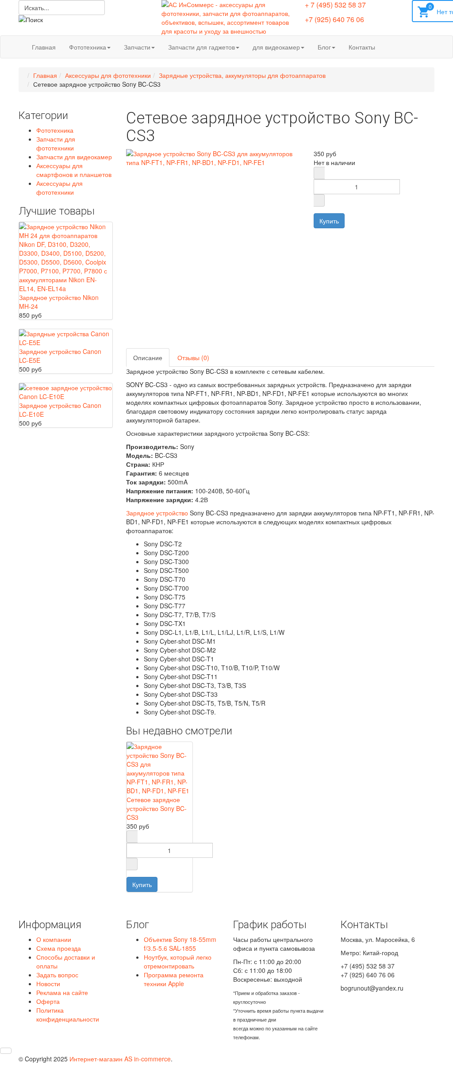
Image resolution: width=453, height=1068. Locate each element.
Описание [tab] (147, 357)
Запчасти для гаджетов (201, 46)
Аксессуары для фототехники (108, 75)
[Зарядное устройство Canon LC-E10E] (65, 390)
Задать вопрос (57, 974)
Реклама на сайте (62, 992)
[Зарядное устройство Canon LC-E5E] (65, 336)
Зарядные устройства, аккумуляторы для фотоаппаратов (242, 75)
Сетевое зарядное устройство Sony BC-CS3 (157, 808)
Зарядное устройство (157, 512)
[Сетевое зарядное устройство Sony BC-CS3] (160, 767)
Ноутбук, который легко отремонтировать (177, 961)
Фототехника (87, 46)
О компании (53, 939)
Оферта (48, 1001)
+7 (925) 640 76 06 (334, 19)
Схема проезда (58, 948)
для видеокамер (276, 46)
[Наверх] (6, 1051)
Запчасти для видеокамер (74, 156)
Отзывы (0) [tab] (193, 357)
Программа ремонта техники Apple (173, 979)
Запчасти (137, 46)
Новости (48, 983)
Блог (324, 46)
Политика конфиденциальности (67, 1014)
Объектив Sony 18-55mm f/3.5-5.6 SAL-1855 (180, 944)
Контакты (362, 46)
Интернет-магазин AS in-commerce (120, 1058)
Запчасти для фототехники (55, 143)
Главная (44, 46)
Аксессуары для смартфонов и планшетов (73, 170)
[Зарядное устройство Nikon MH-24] (65, 256)
